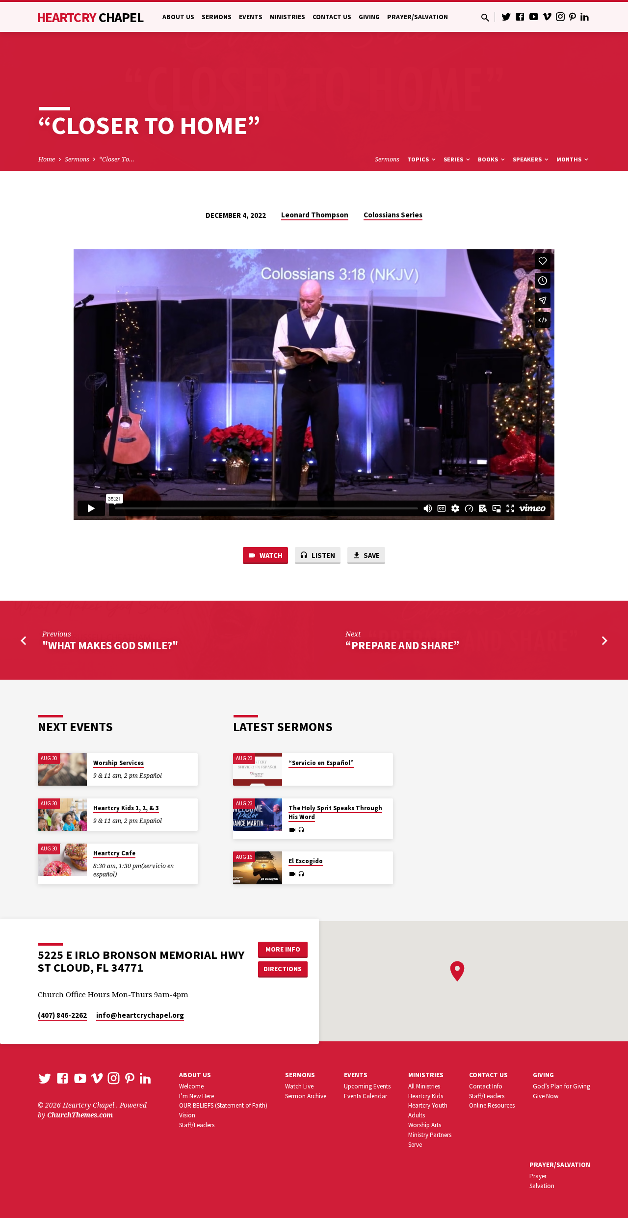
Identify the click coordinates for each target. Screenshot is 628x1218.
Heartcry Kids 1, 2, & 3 (126, 808)
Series (454, 159)
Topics (418, 159)
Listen (322, 555)
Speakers (528, 159)
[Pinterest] (572, 16)
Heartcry (90, 17)
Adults (416, 1115)
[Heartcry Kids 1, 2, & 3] (62, 814)
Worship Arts (424, 1125)
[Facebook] (520, 16)
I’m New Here (196, 1096)
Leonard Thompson (314, 214)
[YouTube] (533, 16)
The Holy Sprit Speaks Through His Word (335, 812)
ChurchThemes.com (80, 1114)
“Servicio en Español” (321, 763)
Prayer (538, 1176)
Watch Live (299, 1086)
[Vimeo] (547, 16)
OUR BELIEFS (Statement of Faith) (223, 1105)
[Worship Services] (62, 769)
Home (46, 159)
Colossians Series (393, 214)
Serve (415, 1144)
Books (488, 159)
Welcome (191, 1086)
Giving (369, 17)
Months (569, 159)
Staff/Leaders (196, 1125)
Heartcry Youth (427, 1105)
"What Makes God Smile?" (110, 645)
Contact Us (332, 17)
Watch (270, 555)
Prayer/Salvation (417, 17)
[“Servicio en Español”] (257, 769)
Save (371, 555)
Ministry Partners (429, 1135)
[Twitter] (506, 16)
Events (250, 17)
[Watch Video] (292, 829)
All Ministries (424, 1086)
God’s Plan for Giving (561, 1086)
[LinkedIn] (584, 16)
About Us (178, 17)
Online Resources (492, 1105)
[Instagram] (560, 16)
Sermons (217, 17)
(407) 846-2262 (62, 1015)
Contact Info (485, 1086)
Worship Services (118, 763)
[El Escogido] (257, 867)
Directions (282, 968)
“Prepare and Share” (402, 645)
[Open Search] (485, 17)
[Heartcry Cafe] (62, 860)
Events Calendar (365, 1096)
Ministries (287, 17)
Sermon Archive (305, 1096)
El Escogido (305, 861)
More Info (282, 949)
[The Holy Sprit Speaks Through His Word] (257, 814)
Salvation (541, 1186)
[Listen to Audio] (301, 829)
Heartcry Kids (425, 1096)
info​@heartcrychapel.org (140, 1015)
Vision (187, 1115)
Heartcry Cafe (114, 853)
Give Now (545, 1096)
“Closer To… (116, 159)
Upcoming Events (367, 1086)
